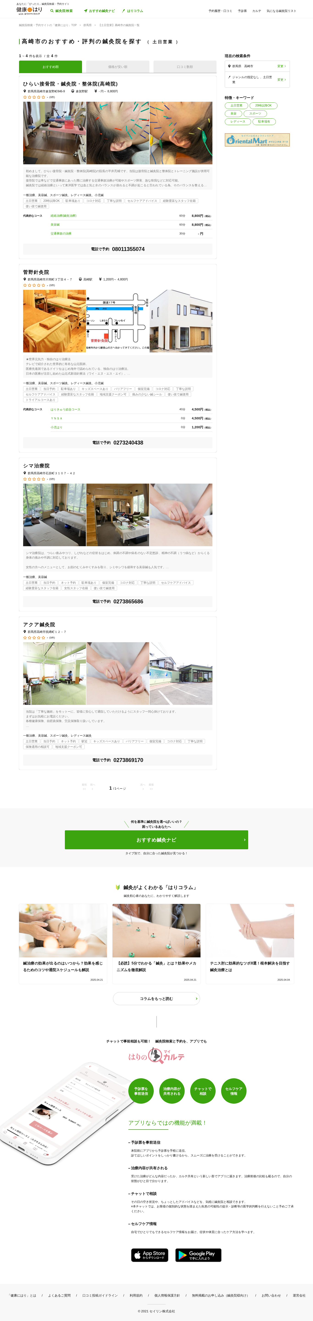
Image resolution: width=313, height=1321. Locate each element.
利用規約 (136, 1295)
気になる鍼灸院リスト (282, 11)
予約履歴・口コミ (220, 11)
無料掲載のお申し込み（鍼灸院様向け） (221, 1295)
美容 (233, 113)
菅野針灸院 (36, 272)
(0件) (52, 97)
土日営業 (236, 105)
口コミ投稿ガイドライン (100, 1295)
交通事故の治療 (61, 233)
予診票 (242, 11)
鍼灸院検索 (64, 11)
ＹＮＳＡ (57, 418)
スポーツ (255, 113)
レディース (238, 121)
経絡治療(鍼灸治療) (63, 215)
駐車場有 (264, 121)
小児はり (57, 427)
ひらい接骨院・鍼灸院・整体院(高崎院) (70, 83)
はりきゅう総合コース (65, 409)
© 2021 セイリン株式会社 (156, 1311)
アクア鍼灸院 (39, 624)
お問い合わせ (271, 1295)
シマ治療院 (36, 465)
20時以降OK (263, 105)
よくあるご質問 (59, 1295)
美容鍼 (55, 224)
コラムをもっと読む (156, 999)
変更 (280, 66)
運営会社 (299, 1295)
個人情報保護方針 (167, 1295)
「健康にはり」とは (21, 1295)
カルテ (256, 11)
